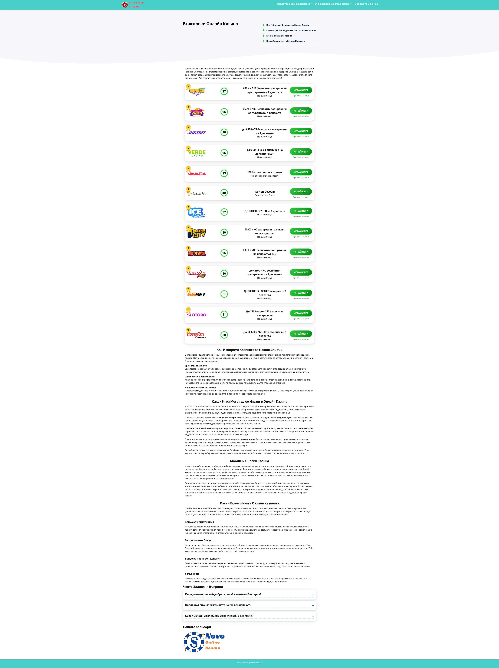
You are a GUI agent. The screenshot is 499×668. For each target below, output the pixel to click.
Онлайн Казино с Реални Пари (332, 3)
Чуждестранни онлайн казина (292, 3)
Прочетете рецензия (301, 96)
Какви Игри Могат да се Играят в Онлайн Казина (291, 30)
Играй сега (301, 90)
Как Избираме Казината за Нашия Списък (287, 25)
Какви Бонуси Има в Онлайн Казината (285, 41)
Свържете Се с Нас (366, 3)
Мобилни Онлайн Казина (279, 35)
